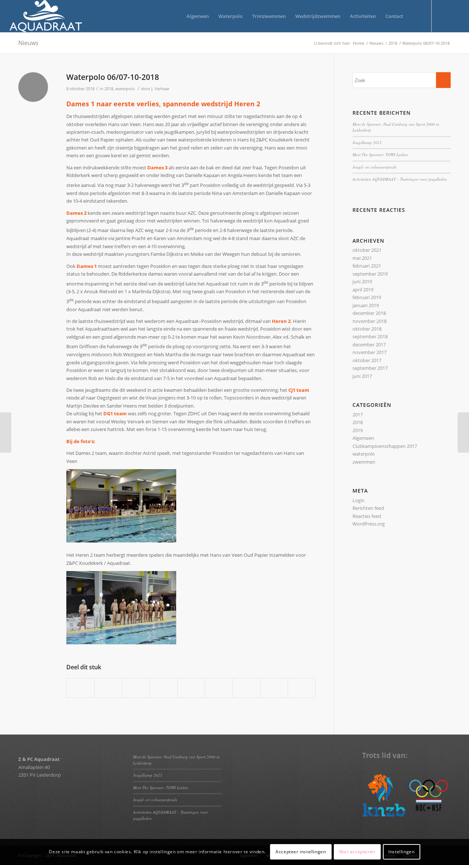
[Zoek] (415, 16)
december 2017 (369, 344)
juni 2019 (362, 281)
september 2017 (370, 368)
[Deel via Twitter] (108, 687)
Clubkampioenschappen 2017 (384, 446)
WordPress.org (368, 523)
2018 (108, 88)
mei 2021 (362, 258)
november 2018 (369, 321)
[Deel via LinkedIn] (191, 687)
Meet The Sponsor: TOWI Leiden (380, 154)
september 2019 (370, 273)
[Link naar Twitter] (442, 15)
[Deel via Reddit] (274, 687)
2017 (357, 414)
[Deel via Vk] (246, 687)
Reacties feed (366, 516)
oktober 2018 (366, 328)
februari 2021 (366, 265)
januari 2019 (365, 305)
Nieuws (28, 43)
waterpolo (125, 88)
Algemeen (363, 438)
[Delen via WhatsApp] (135, 687)
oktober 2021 (366, 250)
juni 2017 (362, 376)
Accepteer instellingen (301, 852)
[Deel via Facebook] (80, 687)
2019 (357, 430)
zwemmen (363, 462)
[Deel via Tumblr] (218, 687)
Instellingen (401, 852)
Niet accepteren (357, 852)
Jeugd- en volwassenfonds (374, 167)
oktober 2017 (366, 360)
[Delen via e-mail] (301, 687)
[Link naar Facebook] (453, 15)
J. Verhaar (160, 88)
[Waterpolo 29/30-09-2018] (5, 432)
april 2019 (362, 289)
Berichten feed (368, 508)
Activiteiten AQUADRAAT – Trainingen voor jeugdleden (399, 179)
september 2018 (370, 336)
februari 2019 (366, 297)
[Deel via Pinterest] (163, 687)
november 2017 (369, 352)
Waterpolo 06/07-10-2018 (112, 77)
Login (358, 500)
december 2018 (369, 313)
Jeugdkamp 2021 (367, 142)
